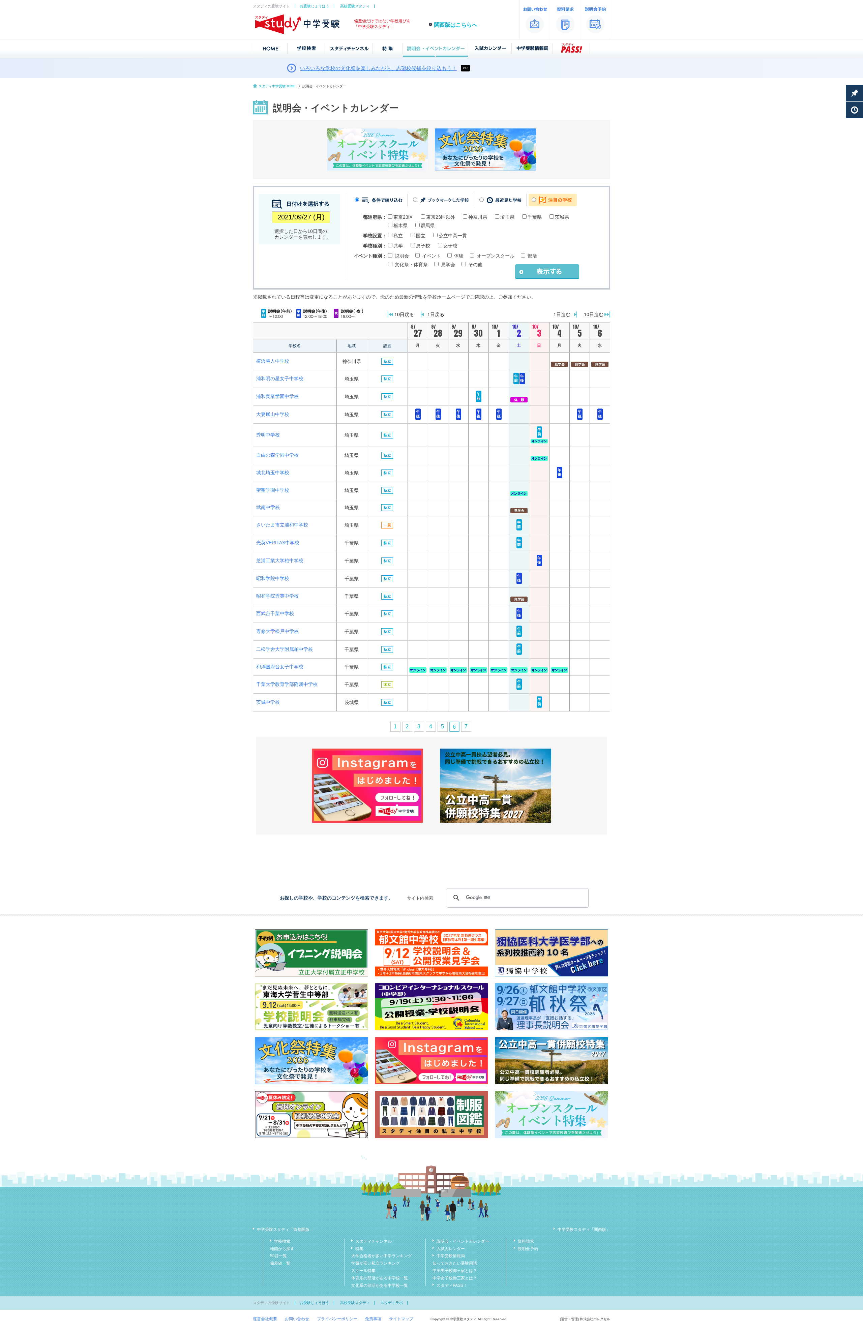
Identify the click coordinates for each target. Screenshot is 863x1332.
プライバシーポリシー (337, 1318)
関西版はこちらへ (455, 25)
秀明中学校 (268, 434)
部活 (532, 256)
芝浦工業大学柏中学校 (279, 560)
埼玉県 (507, 217)
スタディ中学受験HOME (277, 86)
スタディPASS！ (452, 1285)
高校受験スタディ (355, 6)
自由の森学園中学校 (277, 455)
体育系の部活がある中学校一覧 (379, 1278)
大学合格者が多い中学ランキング (381, 1255)
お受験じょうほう (314, 6)
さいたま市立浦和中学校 (282, 524)
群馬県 (428, 225)
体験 (459, 256)
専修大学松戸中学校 (277, 631)
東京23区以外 (440, 217)
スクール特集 (363, 1270)
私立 (398, 235)
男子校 (423, 245)
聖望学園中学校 (272, 490)
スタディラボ (392, 1303)
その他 (475, 264)
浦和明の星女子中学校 (279, 378)
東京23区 (403, 217)
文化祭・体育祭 (411, 264)
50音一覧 (278, 1255)
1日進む (562, 314)
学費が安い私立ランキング (375, 1263)
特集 (359, 1248)
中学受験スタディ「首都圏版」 (285, 1229)
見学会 (448, 264)
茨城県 (562, 217)
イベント (431, 256)
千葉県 (535, 217)
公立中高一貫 (453, 235)
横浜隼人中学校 (272, 361)
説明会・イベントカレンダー (463, 1241)
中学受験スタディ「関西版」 (584, 1229)
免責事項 (373, 1318)
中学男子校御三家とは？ (455, 1270)
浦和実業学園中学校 (277, 396)
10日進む (593, 314)
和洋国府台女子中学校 (279, 666)
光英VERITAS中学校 (277, 542)
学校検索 (282, 1241)
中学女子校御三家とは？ (455, 1278)
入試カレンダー (451, 1248)
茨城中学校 (268, 702)
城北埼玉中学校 (272, 472)
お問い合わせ (297, 1318)
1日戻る (435, 314)
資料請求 (526, 1241)
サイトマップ (401, 1318)
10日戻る (404, 314)
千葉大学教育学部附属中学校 (287, 684)
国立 (420, 235)
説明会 (402, 256)
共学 (398, 245)
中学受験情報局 (451, 1255)
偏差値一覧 (280, 1263)
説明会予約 (528, 1248)
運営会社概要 (265, 1318)
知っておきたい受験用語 (455, 1263)
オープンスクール (495, 256)
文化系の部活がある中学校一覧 (379, 1285)
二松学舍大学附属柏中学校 (284, 649)
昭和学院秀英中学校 (277, 596)
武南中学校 (268, 507)
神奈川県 (477, 217)
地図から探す (282, 1248)
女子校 (450, 245)
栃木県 (400, 225)
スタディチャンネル (373, 1241)
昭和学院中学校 (272, 578)
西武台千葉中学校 (275, 613)
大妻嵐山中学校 (272, 414)
